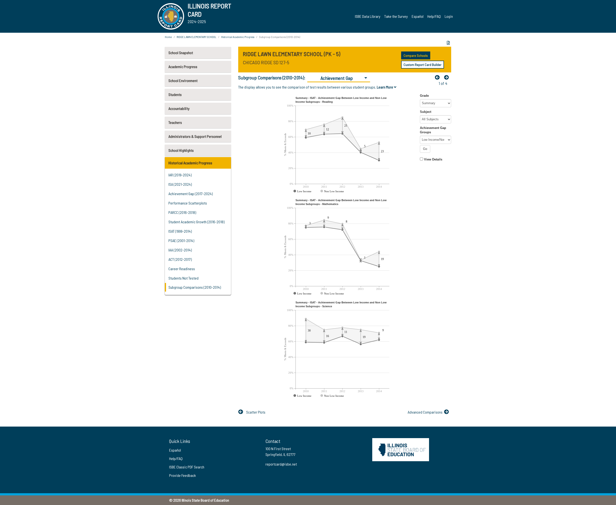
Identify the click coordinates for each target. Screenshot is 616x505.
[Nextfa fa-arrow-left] (447, 77)
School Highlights (181, 150)
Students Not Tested (183, 278)
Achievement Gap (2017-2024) (190, 193)
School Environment (183, 80)
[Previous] (438, 77)
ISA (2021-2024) (180, 184)
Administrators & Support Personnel (195, 136)
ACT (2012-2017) (180, 259)
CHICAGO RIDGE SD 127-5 (266, 62)
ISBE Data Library (367, 16)
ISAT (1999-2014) (180, 231)
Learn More (385, 87)
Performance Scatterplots (187, 203)
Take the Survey (396, 16)
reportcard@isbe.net (281, 464)
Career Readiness (181, 268)
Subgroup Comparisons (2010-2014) (194, 287)
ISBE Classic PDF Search (186, 467)
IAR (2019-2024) (180, 175)
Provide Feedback (182, 475)
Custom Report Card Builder (423, 65)
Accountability (179, 108)
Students (175, 94)
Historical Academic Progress (190, 162)
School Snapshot (180, 52)
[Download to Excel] (448, 43)
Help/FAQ (434, 16)
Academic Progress (182, 66)
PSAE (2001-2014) (181, 240)
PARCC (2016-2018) (182, 212)
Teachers (175, 122)
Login (449, 16)
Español (418, 16)
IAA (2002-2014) (180, 250)
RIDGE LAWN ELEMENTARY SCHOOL (196, 36)
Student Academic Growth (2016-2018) (196, 221)
